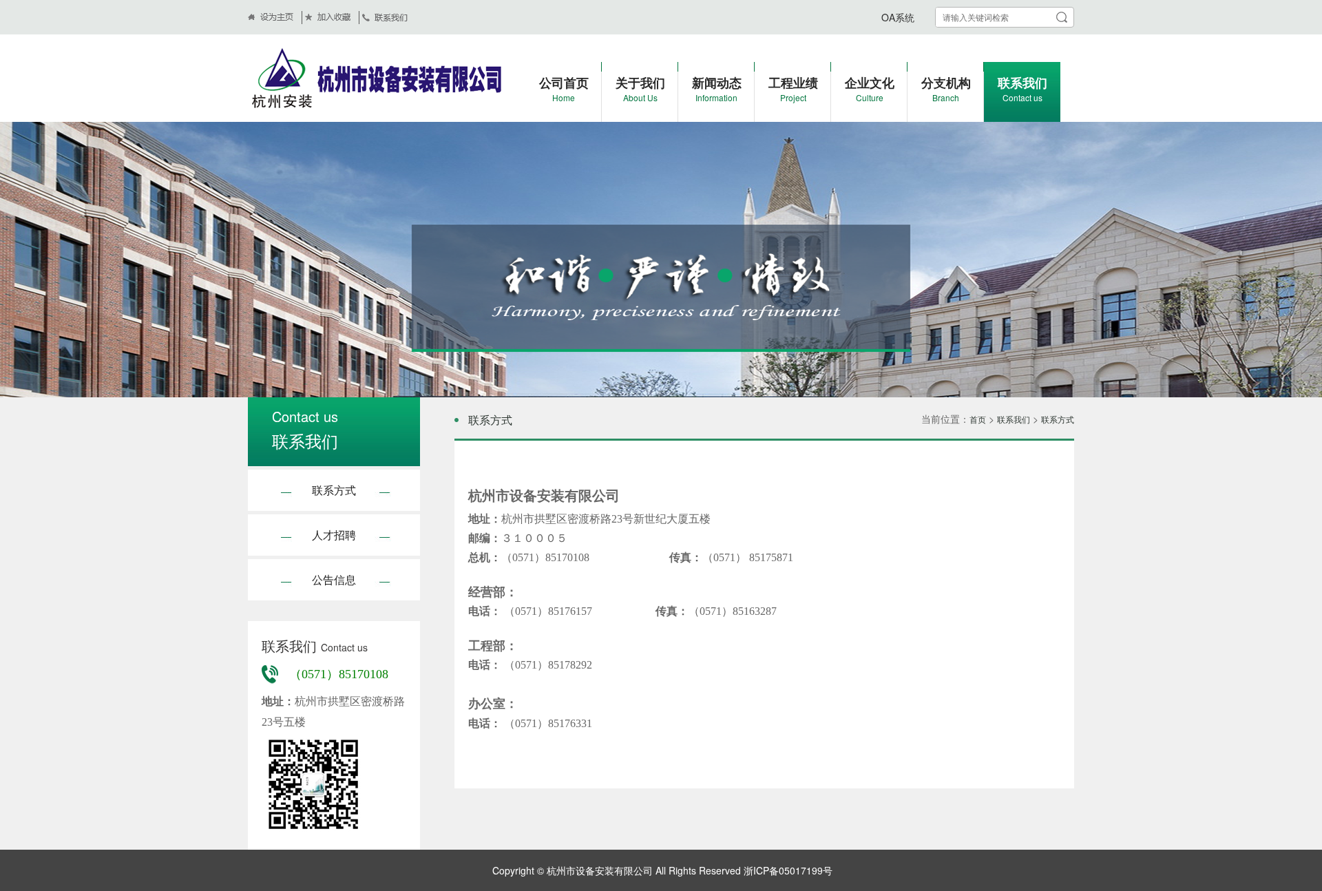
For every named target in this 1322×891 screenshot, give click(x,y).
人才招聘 (334, 535)
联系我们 (1013, 419)
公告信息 (334, 579)
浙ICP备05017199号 (786, 870)
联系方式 (334, 490)
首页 (977, 419)
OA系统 (897, 17)
